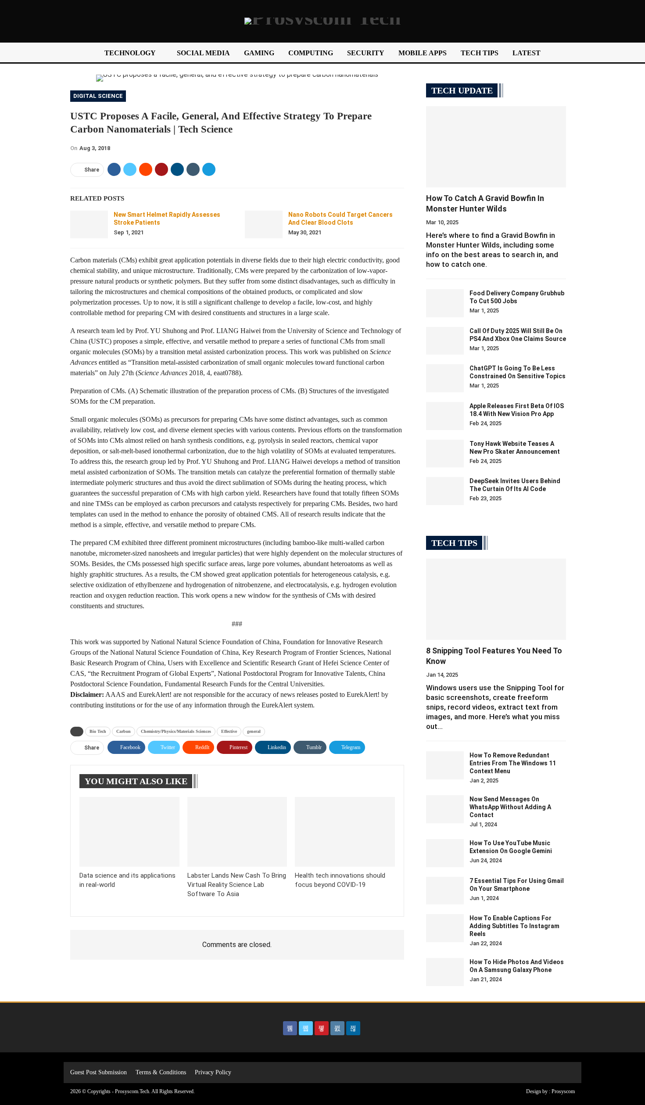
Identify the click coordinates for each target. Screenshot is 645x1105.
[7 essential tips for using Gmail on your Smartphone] (445, 891)
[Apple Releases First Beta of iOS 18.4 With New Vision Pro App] (445, 416)
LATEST (526, 53)
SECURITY (365, 53)
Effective (229, 731)
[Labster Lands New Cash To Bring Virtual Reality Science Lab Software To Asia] (237, 832)
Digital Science (98, 96)
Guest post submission (98, 1072)
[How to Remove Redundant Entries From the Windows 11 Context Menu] (445, 765)
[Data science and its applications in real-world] (129, 832)
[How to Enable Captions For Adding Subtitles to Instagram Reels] (445, 928)
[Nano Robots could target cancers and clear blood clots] (264, 225)
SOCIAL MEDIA (203, 53)
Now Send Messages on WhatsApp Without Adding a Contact (510, 807)
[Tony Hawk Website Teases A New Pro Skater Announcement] (445, 454)
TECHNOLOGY (130, 53)
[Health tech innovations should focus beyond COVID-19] (345, 832)
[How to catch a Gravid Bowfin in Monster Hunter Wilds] (496, 146)
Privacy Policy (213, 1072)
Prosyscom (563, 1091)
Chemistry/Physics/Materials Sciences (176, 731)
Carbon (123, 731)
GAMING (259, 53)
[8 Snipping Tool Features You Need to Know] (496, 599)
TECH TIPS (479, 53)
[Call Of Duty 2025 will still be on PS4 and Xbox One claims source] (445, 341)
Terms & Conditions (161, 1072)
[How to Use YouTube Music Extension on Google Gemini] (445, 853)
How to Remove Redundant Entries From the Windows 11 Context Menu (512, 763)
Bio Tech (98, 731)
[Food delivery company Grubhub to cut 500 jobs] (445, 303)
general (254, 731)
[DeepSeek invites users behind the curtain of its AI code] (445, 491)
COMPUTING (310, 53)
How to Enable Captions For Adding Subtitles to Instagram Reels (514, 926)
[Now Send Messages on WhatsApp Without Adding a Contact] (445, 809)
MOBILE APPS (422, 53)
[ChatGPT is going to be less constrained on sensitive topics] (445, 378)
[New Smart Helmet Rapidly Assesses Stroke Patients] (89, 225)
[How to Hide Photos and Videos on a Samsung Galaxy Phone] (445, 972)
